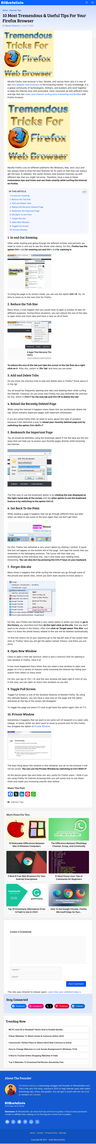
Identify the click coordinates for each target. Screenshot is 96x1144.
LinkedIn (36, 1094)
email (86, 1091)
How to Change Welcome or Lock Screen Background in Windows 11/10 (43, 1049)
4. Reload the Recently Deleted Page (26, 207)
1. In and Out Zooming (19, 196)
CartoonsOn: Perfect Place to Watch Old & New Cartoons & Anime (40, 1042)
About (32, 1133)
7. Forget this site (18, 218)
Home (5, 10)
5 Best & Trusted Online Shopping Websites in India (33, 1055)
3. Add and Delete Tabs (20, 203)
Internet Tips (15, 10)
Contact (40, 1133)
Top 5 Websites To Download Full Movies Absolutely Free (36, 1062)
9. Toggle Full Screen (19, 226)
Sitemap (62, 1133)
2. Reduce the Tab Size (20, 199)
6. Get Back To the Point (21, 214)
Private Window (42, 726)
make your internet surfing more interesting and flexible (53, 94)
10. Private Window (18, 230)
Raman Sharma (11, 26)
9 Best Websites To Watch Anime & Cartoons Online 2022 (36, 1036)
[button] (87, 2)
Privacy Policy (51, 1133)
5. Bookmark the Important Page (24, 211)
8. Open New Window (19, 222)
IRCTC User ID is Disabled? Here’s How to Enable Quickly (36, 1029)
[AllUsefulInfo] (12, 2)
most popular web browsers (25, 84)
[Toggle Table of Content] (83, 192)
